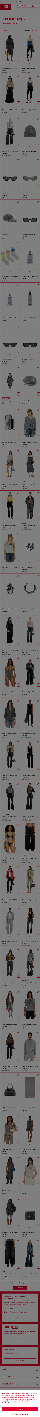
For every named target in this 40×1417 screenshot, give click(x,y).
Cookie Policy (6, 1403)
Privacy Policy (26, 1401)
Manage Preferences (8, 1401)
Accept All (20, 1409)
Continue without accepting (20, 1414)
